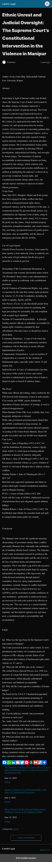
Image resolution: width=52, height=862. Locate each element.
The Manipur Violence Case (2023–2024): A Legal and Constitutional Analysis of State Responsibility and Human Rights (27, 770)
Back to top (45, 850)
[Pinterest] (26, 763)
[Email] (18, 763)
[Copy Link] (40, 763)
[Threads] (31, 763)
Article (7, 781)
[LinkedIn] (13, 763)
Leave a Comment (26, 838)
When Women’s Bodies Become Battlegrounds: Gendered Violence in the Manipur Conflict (25, 810)
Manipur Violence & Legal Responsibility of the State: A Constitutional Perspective (25, 790)
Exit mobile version (26, 858)
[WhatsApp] (9, 763)
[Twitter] (22, 763)
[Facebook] (4, 763)
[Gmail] (35, 763)
